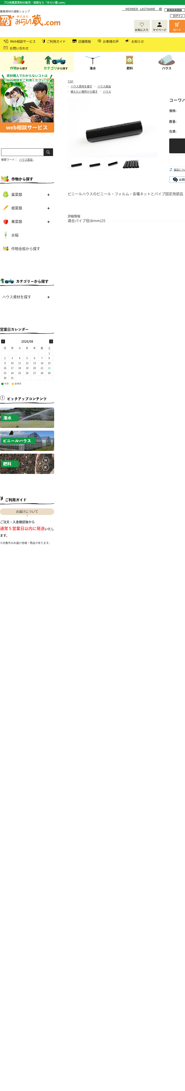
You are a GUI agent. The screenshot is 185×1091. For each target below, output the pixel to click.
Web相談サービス (23, 41)
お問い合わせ (19, 48)
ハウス (107, 91)
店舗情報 (84, 41)
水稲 (14, 235)
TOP (71, 81)
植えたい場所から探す (84, 91)
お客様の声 (111, 41)
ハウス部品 (104, 86)
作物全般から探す (25, 248)
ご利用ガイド (56, 41)
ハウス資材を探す (81, 86)
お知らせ (137, 41)
